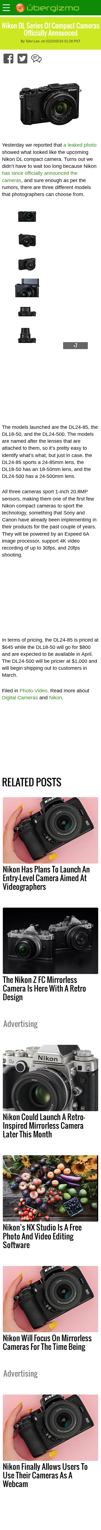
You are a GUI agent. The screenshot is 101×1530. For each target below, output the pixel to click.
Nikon (55, 697)
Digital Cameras (20, 697)
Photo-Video (33, 690)
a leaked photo (80, 145)
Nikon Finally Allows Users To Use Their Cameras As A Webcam (45, 1475)
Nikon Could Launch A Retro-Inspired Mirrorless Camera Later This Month (44, 1125)
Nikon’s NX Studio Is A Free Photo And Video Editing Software (42, 1236)
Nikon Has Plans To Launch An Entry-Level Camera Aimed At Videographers (46, 878)
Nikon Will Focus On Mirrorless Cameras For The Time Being (47, 1342)
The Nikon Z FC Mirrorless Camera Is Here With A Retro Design (44, 988)
